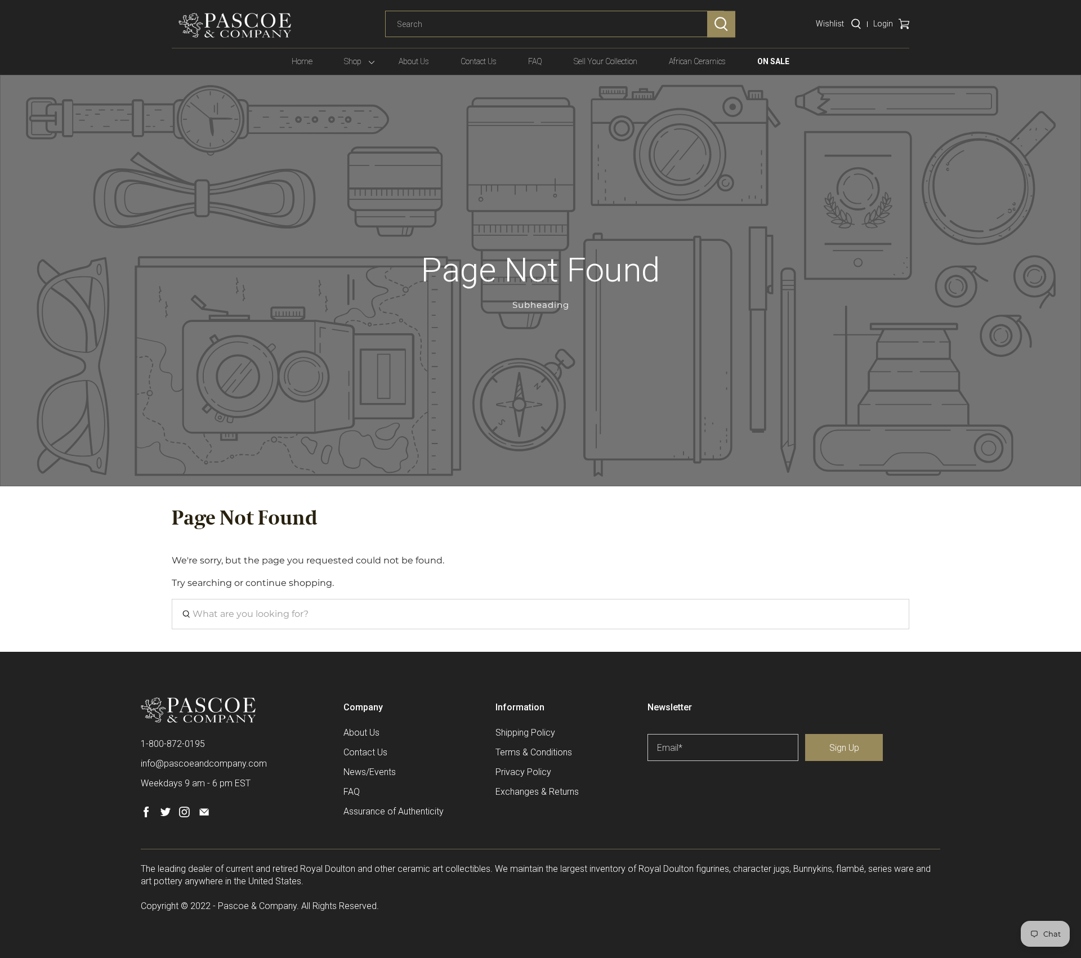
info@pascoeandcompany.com (204, 763)
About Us (414, 61)
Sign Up (844, 747)
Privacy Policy (523, 772)
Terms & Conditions (533, 752)
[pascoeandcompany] (234, 25)
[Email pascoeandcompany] (204, 814)
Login (883, 23)
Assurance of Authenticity (393, 811)
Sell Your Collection (605, 61)
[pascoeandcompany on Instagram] (184, 814)
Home (302, 61)
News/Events (369, 772)
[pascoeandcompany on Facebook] (146, 814)
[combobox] (554, 24)
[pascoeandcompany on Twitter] (165, 814)
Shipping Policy (525, 732)
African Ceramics (697, 61)
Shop (352, 61)
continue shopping (288, 583)
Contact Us (479, 61)
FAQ (535, 61)
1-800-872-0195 (173, 743)
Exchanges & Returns (537, 791)
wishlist (830, 23)
